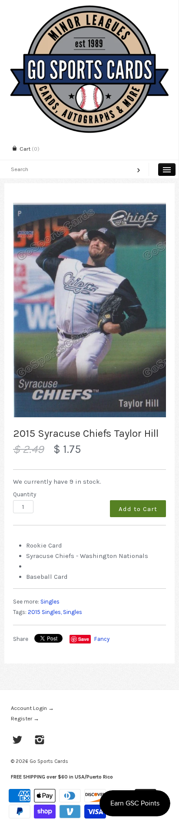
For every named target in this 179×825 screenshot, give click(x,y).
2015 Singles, (45, 612)
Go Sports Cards (49, 761)
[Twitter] (17, 741)
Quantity (24, 494)
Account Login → (32, 708)
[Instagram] (39, 741)
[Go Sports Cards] (89, 7)
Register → (25, 718)
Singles (50, 601)
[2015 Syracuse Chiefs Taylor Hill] (89, 310)
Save (83, 639)
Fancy (101, 639)
